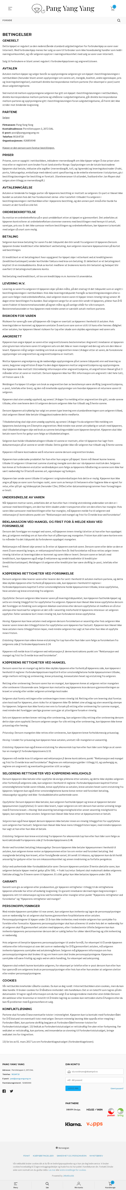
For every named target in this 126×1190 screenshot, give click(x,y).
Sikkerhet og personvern (71, 1155)
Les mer (52, 1170)
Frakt (26, 1155)
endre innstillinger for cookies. (73, 1170)
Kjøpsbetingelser (43, 1155)
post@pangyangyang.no (20, 1078)
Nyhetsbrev (96, 1155)
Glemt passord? (117, 1088)
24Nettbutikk (68, 1175)
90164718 (15, 1074)
